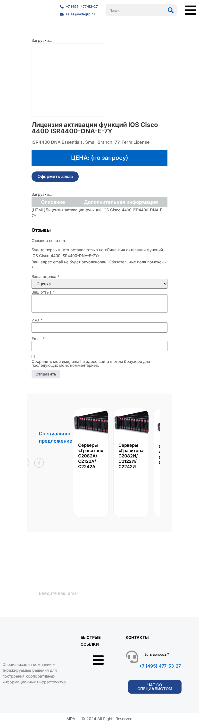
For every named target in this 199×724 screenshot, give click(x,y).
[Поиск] (171, 10)
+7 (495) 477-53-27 (160, 666)
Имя (37, 320)
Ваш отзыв (43, 292)
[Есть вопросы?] (132, 657)
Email (38, 338)
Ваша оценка (45, 276)
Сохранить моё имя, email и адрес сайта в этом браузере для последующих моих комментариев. (91, 363)
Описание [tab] (53, 202)
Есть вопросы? (156, 654)
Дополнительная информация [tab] (121, 202)
